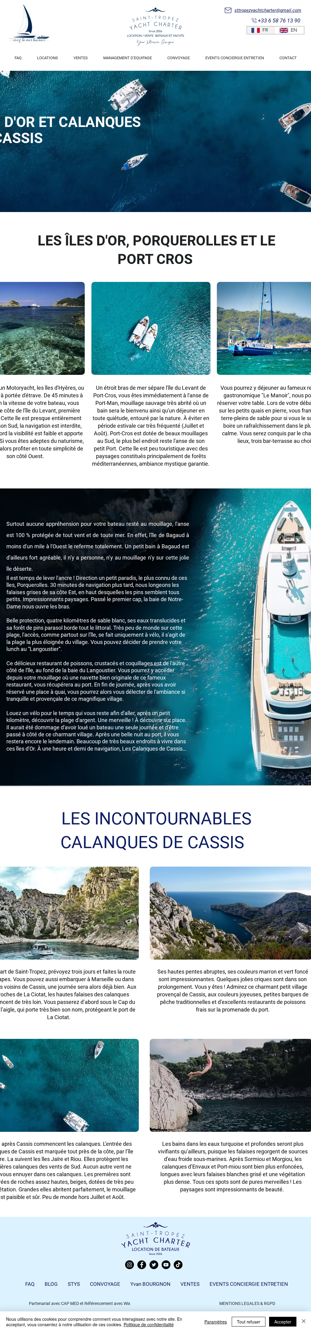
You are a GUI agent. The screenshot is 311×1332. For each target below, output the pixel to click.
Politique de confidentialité (149, 1324)
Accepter (282, 1322)
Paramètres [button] (215, 1322)
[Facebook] (141, 1264)
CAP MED (70, 1303)
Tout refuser (248, 1322)
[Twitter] (153, 1264)
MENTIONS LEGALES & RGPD (247, 1303)
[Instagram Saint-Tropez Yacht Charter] (129, 1264)
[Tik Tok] (178, 1264)
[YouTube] (166, 1264)
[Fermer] (303, 1321)
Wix (127, 1303)
